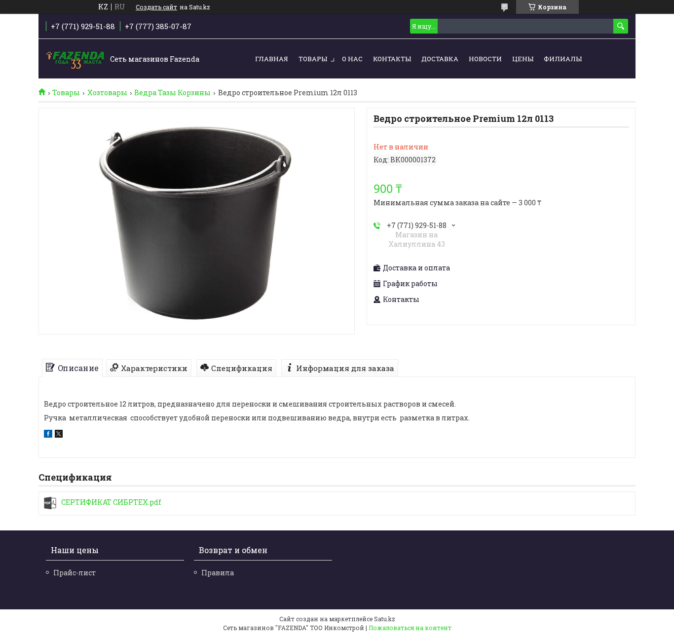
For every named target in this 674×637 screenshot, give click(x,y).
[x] (59, 435)
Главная (271, 58)
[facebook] (48, 435)
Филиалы (563, 58)
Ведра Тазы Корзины (172, 92)
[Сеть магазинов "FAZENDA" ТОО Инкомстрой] (75, 59)
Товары (313, 58)
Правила (217, 572)
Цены (522, 58)
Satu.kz (384, 619)
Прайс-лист (74, 572)
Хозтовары (107, 92)
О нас (352, 58)
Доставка (439, 58)
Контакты (392, 58)
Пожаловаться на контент (410, 628)
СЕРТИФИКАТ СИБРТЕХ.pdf (111, 502)
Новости (485, 58)
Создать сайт (156, 6)
